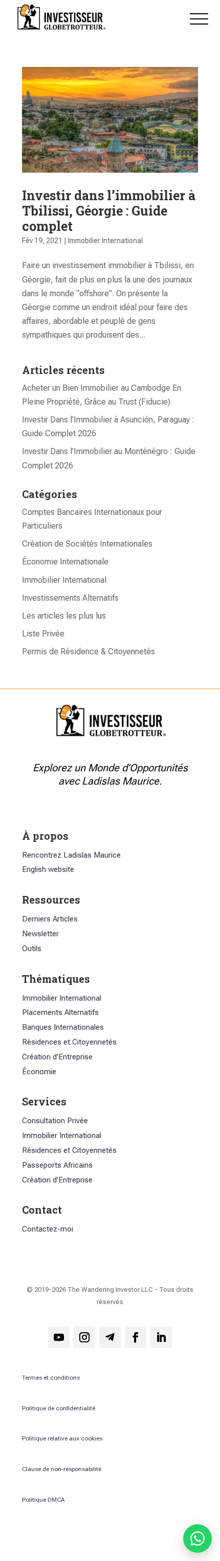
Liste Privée (43, 633)
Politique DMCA (43, 1499)
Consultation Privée (55, 1120)
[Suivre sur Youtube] (59, 1337)
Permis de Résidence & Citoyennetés (88, 651)
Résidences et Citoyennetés (69, 1042)
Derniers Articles (50, 919)
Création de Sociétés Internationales (87, 544)
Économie (39, 1071)
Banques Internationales (63, 1027)
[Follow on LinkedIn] (161, 1337)
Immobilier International (105, 240)
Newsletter (40, 933)
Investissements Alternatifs (70, 598)
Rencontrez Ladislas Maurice (71, 855)
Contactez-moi (47, 1229)
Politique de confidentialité (58, 1408)
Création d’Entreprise (57, 1056)
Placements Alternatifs (60, 1012)
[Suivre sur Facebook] (135, 1337)
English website (48, 869)
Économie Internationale (65, 561)
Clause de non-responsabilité (61, 1469)
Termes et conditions (51, 1377)
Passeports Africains (57, 1165)
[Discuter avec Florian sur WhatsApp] (197, 1538)
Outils (31, 948)
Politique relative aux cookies (62, 1438)
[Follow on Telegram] (110, 1337)
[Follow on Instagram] (84, 1337)
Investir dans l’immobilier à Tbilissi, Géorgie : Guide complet (108, 210)
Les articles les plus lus (64, 616)
